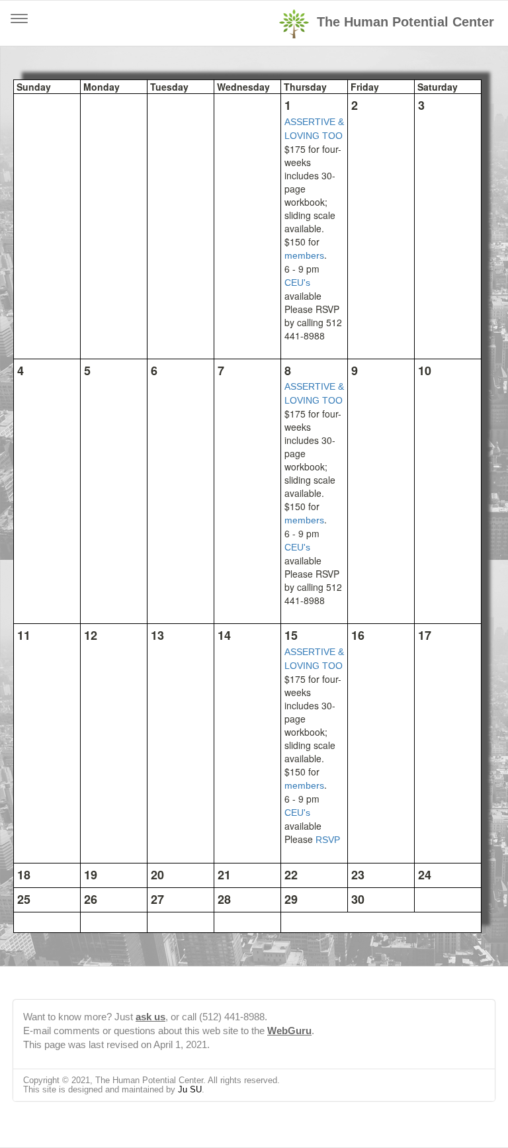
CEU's (297, 282)
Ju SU (190, 1089)
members (304, 255)
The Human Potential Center (405, 22)
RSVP (328, 839)
